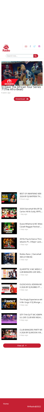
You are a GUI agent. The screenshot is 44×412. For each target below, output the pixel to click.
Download (20, 99)
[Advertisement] (22, 22)
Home (6, 403)
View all (20, 345)
